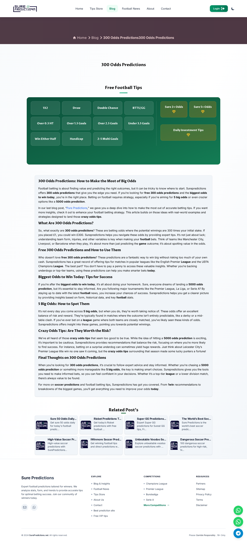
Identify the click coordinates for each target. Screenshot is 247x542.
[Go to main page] (24, 8)
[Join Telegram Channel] (238, 533)
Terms (199, 499)
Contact (166, 8)
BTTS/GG (139, 108)
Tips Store (96, 8)
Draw (76, 108)
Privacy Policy (204, 494)
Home (79, 8)
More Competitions (155, 505)
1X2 (45, 108)
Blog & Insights (102, 483)
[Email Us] (24, 507)
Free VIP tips (101, 515)
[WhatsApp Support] (34, 507)
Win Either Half (45, 139)
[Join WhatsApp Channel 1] (238, 510)
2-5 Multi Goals (107, 139)
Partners (200, 483)
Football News (131, 8)
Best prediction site (104, 510)
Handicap (76, 139)
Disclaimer (201, 505)
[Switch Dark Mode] (233, 8)
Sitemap (200, 488)
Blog (112, 8)
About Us (99, 499)
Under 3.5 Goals (139, 123)
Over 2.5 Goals (108, 123)
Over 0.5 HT (45, 123)
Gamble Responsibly (205, 535)
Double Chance (107, 108)
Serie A (150, 499)
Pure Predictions (77, 208)
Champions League (156, 483)
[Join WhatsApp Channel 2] (238, 522)
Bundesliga (152, 494)
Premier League (154, 488)
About (150, 8)
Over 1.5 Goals (76, 123)
